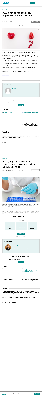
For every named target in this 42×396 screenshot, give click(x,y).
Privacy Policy (4, 394)
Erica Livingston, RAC (6, 170)
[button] (3, 3)
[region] (21, 393)
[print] (39, 25)
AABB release (5, 75)
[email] (24, 25)
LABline (4, 21)
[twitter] (21, 25)
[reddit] (22, 25)
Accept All (37, 393)
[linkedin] (19, 25)
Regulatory (4, 9)
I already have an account (21, 236)
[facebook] (17, 25)
